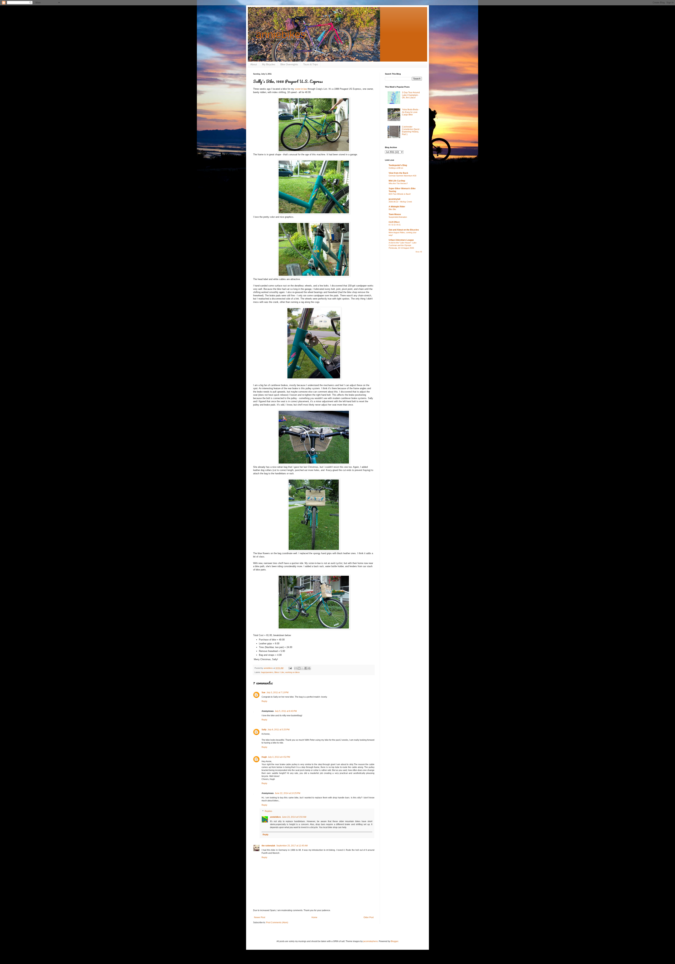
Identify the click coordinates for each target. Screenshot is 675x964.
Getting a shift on (396, 168)
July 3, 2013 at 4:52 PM (279, 757)
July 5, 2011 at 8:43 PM (286, 711)
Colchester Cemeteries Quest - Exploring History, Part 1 (411, 131)
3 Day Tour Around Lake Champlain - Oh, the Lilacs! (411, 95)
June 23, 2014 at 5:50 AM (294, 817)
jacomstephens (370, 941)
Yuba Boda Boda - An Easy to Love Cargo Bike (410, 112)
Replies (268, 811)
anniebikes (281, 34)
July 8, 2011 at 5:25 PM (279, 729)
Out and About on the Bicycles (404, 230)
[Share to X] (302, 668)
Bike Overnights (289, 64)
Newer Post (259, 917)
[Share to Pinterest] (309, 668)
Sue (263, 692)
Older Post (369, 917)
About (253, 64)
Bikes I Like (279, 672)
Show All (419, 252)
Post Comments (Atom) (277, 922)
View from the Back (398, 173)
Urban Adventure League (401, 240)
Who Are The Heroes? (398, 183)
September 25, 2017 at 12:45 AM (292, 845)
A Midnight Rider (397, 206)
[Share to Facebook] (306, 668)
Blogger (394, 941)
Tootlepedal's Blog (398, 165)
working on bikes (292, 672)
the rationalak (268, 845)
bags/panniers (267, 672)
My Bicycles (268, 64)
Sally (264, 729)
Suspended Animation (398, 217)
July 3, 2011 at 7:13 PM (277, 692)
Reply (264, 701)
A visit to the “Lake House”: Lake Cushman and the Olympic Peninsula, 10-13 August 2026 (402, 245)
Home (314, 917)
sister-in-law (301, 89)
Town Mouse (395, 214)
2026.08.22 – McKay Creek (400, 202)
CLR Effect (394, 222)
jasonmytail (394, 199)
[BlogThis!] (299, 668)
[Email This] (296, 668)
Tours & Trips (310, 64)
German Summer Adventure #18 (402, 176)
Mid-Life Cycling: (397, 181)
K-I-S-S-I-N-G (395, 225)
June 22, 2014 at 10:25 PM (287, 793)
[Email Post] (290, 668)
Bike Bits (392, 209)
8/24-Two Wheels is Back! (400, 194)
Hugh (264, 757)
